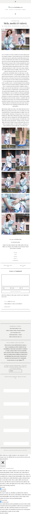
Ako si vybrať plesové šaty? (15, 332)
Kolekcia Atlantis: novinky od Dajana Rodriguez (15, 330)
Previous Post (8, 265)
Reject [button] (1, 459)
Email (15, 258)
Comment (15, 260)
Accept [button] (28, 457)
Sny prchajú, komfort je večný (15, 328)
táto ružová (19, 68)
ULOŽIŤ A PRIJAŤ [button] (4, 513)
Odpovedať (7, 306)
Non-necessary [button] (3, 500)
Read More (5, 459)
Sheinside (13, 245)
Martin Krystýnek (16, 242)
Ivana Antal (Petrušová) (11, 26)
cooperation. (15, 20)
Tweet (15, 256)
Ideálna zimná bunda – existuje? (15, 334)
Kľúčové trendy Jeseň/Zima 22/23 (15, 336)
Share (15, 252)
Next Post (23, 265)
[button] (15, 1)
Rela (15, 102)
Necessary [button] (2, 487)
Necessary (3, 489)
